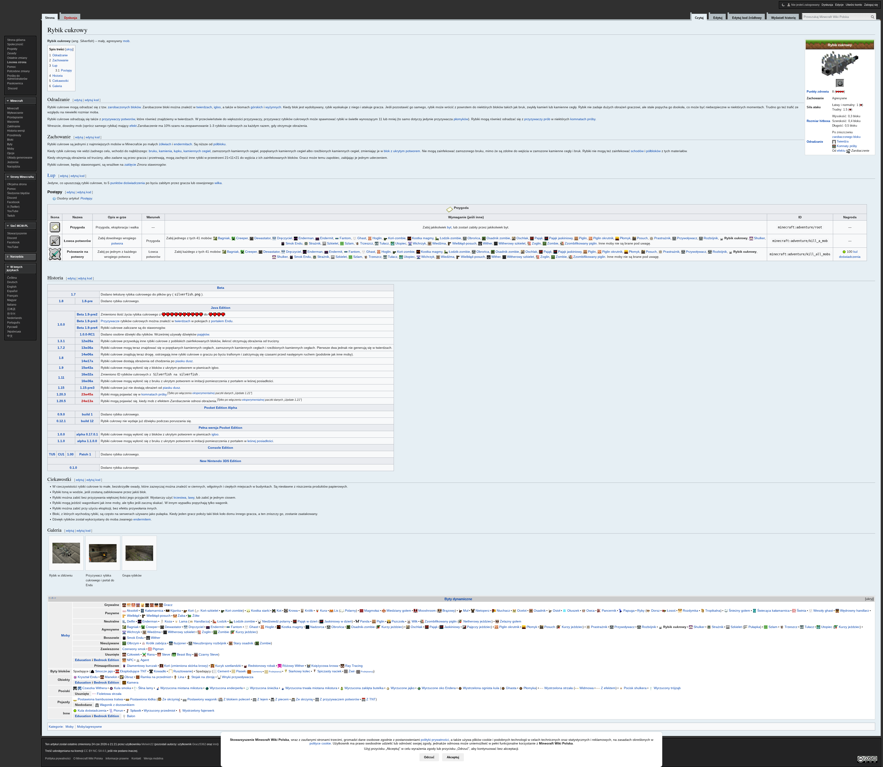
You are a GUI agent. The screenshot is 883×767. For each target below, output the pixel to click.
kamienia (165, 151)
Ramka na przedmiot (155, 677)
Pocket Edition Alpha (220, 407)
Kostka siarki (260, 610)
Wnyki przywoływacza (237, 677)
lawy (191, 497)
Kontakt (136, 758)
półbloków (653, 151)
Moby (65, 635)
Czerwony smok (134, 649)
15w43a (87, 367)
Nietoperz (483, 610)
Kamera (132, 682)
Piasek (241, 671)
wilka (218, 183)
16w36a (87, 381)
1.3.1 (61, 341)
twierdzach (204, 107)
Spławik (135, 710)
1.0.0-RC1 (87, 334)
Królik (309, 610)
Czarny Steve (208, 654)
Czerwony (257, 671)
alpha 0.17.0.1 (87, 434)
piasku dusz (184, 361)
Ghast (361, 238)
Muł (465, 610)
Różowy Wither (293, 666)
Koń (191, 610)
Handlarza (201, 621)
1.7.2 (61, 347)
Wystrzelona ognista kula (481, 688)
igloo (217, 107)
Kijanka (175, 610)
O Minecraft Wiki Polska (88, 758)
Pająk (539, 238)
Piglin (583, 238)
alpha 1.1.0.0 (87, 441)
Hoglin (377, 238)
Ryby (641, 610)
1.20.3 (61, 394)
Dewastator (262, 238)
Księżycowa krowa (324, 666)
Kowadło (160, 671)
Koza (168, 621)
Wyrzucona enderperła (226, 688)
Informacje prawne (117, 758)
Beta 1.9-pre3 (87, 321)
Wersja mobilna (153, 758)
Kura (323, 610)
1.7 (73, 294)
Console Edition (220, 447)
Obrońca (473, 238)
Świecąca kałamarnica (773, 610)
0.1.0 (73, 467)
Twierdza (843, 141)
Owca (590, 610)
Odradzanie (815, 141)
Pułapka (754, 627)
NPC (130, 660)
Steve (166, 654)
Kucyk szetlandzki (228, 666)
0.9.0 (61, 414)
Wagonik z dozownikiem (117, 705)
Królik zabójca (156, 643)
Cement (223, 671)
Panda (365, 621)
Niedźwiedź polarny (276, 621)
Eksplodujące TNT (133, 671)
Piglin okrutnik (603, 238)
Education (83, 660)
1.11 (61, 377)
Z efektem (608, 688)
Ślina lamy (145, 688)
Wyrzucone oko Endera (439, 688)
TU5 (52, 454)
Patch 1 (85, 454)
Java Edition (220, 308)
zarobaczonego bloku (846, 137)
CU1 (61, 454)
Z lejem (262, 699)
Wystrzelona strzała (558, 688)
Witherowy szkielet (512, 243)
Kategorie (56, 726)
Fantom (345, 238)
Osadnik (540, 610)
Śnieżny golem (739, 610)
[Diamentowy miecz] (55, 252)
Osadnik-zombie (363, 627)
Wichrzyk (419, 243)
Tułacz (384, 243)
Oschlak (522, 238)
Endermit (326, 238)
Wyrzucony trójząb (667, 688)
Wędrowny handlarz (854, 610)
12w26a (87, 341)
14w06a (87, 354)
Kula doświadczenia (92, 710)
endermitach (183, 144)
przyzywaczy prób (537, 119)
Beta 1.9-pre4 (87, 328)
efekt (133, 126)
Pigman (158, 649)
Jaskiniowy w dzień (338, 621)
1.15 (61, 387)
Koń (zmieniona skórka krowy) (186, 666)
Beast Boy (184, 654)
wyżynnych (273, 107)
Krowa (293, 610)
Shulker (759, 238)
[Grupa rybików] (139, 553)
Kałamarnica (154, 610)
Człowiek (133, 654)
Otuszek (573, 610)
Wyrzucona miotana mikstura (181, 688)
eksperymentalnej (203, 393)
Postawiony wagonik (202, 699)
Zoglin (536, 243)
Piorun (118, 710)
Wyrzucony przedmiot (159, 710)
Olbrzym (133, 643)
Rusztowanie (182, 671)
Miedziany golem (399, 610)
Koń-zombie (397, 238)
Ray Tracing (354, 666)
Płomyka (530, 688)
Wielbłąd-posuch (464, 243)
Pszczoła (398, 621)
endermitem (142, 519)
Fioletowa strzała (109, 694)
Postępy (86, 198)
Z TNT (371, 699)
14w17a (87, 361)
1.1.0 (61, 441)
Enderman (306, 238)
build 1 (87, 414)
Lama (183, 621)
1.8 (61, 301)
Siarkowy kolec (299, 671)
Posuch (642, 238)
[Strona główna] (20, 16)
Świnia (801, 610)
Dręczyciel (284, 238)
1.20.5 (61, 401)
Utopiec (400, 243)
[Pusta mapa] (449, 208)
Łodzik (222, 621)
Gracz (168, 605)
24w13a (87, 401)
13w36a (87, 347)
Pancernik (609, 610)
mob (126, 41)
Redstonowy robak (261, 666)
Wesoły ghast (823, 610)
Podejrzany (275, 671)
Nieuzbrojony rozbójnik (209, 643)
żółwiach (165, 144)
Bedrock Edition (106, 660)
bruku (153, 151)
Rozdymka (690, 610)
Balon (131, 716)
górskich (257, 107)
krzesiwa (180, 497)
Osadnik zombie (498, 238)
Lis (336, 610)
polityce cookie (320, 743)
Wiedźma (439, 243)
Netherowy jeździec (477, 621)
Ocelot (522, 610)
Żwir (352, 671)
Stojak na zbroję (203, 677)
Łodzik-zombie (450, 238)
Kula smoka (122, 688)
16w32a (87, 374)
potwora (117, 243)
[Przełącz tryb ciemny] (783, 4)
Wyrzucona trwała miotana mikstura (311, 688)
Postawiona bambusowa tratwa (100, 699)
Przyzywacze (110, 321)
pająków (203, 334)
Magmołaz (371, 610)
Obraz (128, 677)
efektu (841, 150)
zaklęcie (130, 164)
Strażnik (315, 243)
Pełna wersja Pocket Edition (220, 427)
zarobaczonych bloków (124, 107)
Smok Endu (294, 243)
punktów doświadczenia (127, 183)
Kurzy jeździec (391, 627)
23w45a (87, 394)
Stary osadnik (243, 643)
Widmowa (586, 688)
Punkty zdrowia (818, 91)
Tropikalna (712, 610)
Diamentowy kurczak (142, 666)
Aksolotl (132, 610)
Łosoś (671, 610)
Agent (144, 660)
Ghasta (511, 688)
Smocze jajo (104, 671)
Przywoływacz (687, 238)
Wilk (415, 621)
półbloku (219, 144)
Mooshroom (427, 610)
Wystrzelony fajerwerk (198, 710)
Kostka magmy (422, 238)
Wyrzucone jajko (403, 688)
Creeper (242, 238)
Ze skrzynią (170, 699)
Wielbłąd (133, 615)
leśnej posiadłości (260, 441)
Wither (487, 243)
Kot (279, 610)
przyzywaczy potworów (118, 119)
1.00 (70, 454)
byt (449, 227)
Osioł (556, 610)
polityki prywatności (435, 739)
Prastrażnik (662, 238)
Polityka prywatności (58, 758)
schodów (637, 151)
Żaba (181, 615)
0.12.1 (61, 421)
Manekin (111, 677)
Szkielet (332, 243)
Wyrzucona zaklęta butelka (364, 688)
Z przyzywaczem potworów (339, 699)
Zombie (552, 243)
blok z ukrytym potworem (402, 151)
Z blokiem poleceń (237, 699)
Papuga (629, 610)
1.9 (61, 367)
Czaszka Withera (94, 688)
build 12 (87, 421)
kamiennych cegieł (196, 151)
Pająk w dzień (308, 621)
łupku (178, 151)
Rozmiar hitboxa (818, 121)
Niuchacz (503, 610)
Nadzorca (317, 627)
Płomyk (625, 238)
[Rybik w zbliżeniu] (66, 553)
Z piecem (282, 699)
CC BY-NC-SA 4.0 (95, 751)
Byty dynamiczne (458, 599)
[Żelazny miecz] (55, 239)
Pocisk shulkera (635, 688)
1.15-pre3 (87, 387)
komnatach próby (582, 119)
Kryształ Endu (88, 677)
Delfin (131, 621)
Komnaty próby (847, 146)
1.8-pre (87, 301)
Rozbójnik (711, 238)
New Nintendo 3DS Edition (220, 461)
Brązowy (448, 610)
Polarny (350, 610)
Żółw (195, 615)
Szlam (349, 243)
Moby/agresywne (89, 726)
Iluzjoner (180, 643)
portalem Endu (221, 321)
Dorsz (655, 610)
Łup (51, 175)
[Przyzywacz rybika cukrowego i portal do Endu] (103, 553)
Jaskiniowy (452, 627)
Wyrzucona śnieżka (264, 688)
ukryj (869, 599)
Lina (181, 677)
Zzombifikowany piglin (581, 243)
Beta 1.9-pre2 (87, 314)
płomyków (461, 119)
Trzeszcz (366, 243)
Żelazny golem (510, 621)
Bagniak (224, 238)
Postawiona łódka (143, 699)
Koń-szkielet (209, 610)
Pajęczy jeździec (479, 627)
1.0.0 (61, 324)
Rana (151, 654)
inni (215, 744)
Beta (220, 288)
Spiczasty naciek (329, 671)
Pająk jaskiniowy (561, 238)
